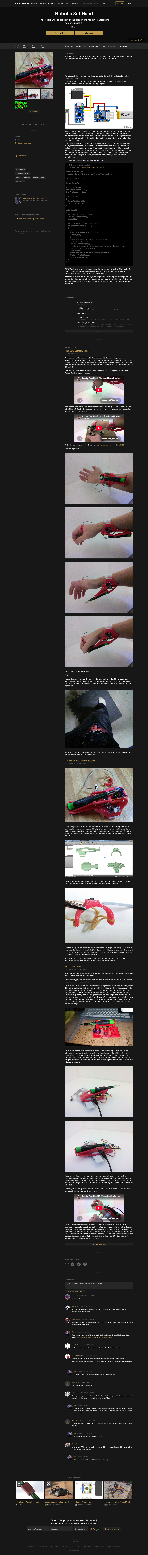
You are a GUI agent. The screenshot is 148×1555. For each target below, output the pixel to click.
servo (18, 178)
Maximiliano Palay (54, 1504)
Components (94, 46)
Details (78, 46)
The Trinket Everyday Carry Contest (31, 218)
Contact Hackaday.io (42, 1546)
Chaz (20, 1504)
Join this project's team (23, 143)
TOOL (43, 178)
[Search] (104, 3)
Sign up (120, 3)
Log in (129, 3)
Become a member (56, 1523)
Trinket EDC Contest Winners (33, 198)
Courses (60, 3)
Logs (104, 46)
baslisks (74, 1306)
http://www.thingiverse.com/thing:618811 (111, 445)
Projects (34, 3)
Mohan (74, 1382)
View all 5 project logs (99, 1245)
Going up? (74, 1541)
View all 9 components (99, 332)
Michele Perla (76, 1345)
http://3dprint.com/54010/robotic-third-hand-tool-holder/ (94, 1337)
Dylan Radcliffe (112, 1504)
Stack (68, 3)
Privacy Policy (76, 1546)
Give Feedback (55, 1546)
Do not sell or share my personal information (107, 1546)
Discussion (124, 46)
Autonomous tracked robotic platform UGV (63, 1501)
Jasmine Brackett (77, 1355)
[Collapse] (78, 347)
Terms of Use (66, 1546)
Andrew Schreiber (84, 1504)
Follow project (60, 33)
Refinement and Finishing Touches (80, 760)
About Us (31, 1546)
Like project (89, 33)
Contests (51, 3)
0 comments (84, 354)
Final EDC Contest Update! (77, 350)
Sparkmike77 (75, 1420)
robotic (36, 178)
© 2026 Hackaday (74, 1550)
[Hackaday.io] (22, 3)
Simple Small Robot (83, 1501)
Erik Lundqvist (76, 1296)
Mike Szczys (75, 1393)
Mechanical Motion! (73, 966)
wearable (26, 178)
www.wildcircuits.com (93, 167)
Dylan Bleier (75, 1319)
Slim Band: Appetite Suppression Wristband (35, 1501)
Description (69, 46)
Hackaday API (87, 1546)
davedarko (75, 1444)
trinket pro (20, 181)
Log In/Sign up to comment (75, 1291)
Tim (75, 27)
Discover (43, 3)
